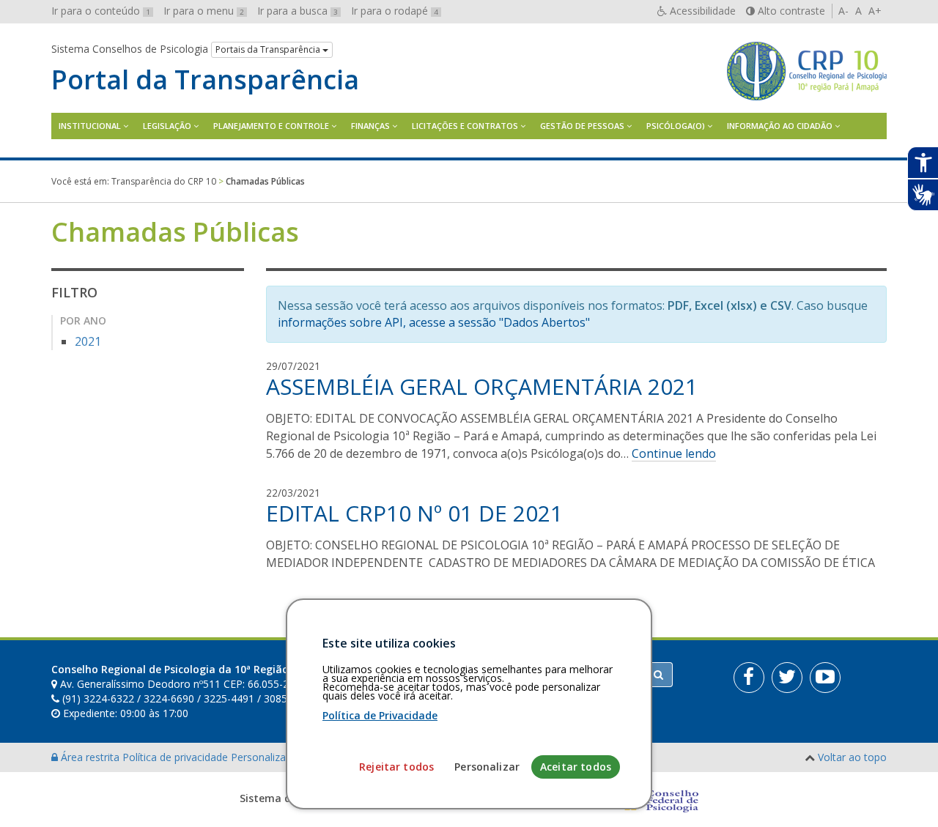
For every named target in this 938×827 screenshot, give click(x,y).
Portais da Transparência (268, 49)
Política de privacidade (176, 757)
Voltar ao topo (852, 757)
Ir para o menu (203, 11)
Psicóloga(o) (675, 125)
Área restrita (90, 757)
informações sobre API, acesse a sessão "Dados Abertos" (434, 322)
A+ (875, 11)
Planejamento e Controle (271, 125)
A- (843, 11)
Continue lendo (674, 453)
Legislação (167, 125)
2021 (88, 341)
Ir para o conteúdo (100, 11)
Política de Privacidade (379, 715)
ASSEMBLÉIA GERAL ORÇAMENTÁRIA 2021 (482, 386)
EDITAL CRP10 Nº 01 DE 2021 (414, 513)
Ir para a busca (297, 11)
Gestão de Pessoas (582, 125)
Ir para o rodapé (394, 11)
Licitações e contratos (465, 125)
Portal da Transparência (205, 79)
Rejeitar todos (396, 767)
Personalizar (487, 767)
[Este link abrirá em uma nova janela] (749, 677)
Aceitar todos (575, 767)
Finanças (370, 125)
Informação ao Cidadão (779, 125)
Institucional (90, 125)
